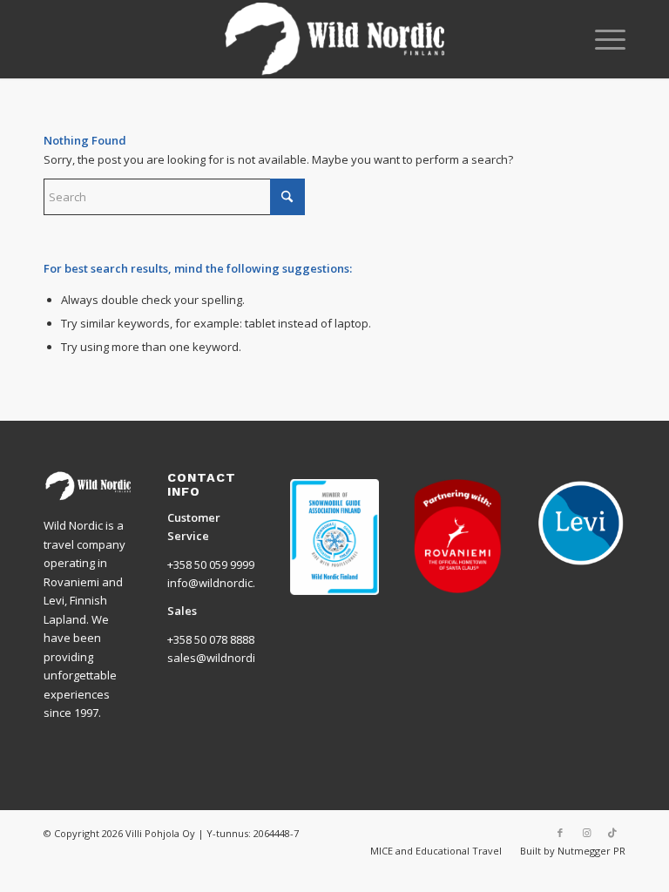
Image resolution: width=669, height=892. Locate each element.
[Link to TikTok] (612, 833)
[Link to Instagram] (586, 833)
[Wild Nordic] (335, 39)
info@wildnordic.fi (214, 583)
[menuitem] (601, 39)
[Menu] (601, 39)
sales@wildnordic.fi (218, 658)
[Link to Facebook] (560, 833)
